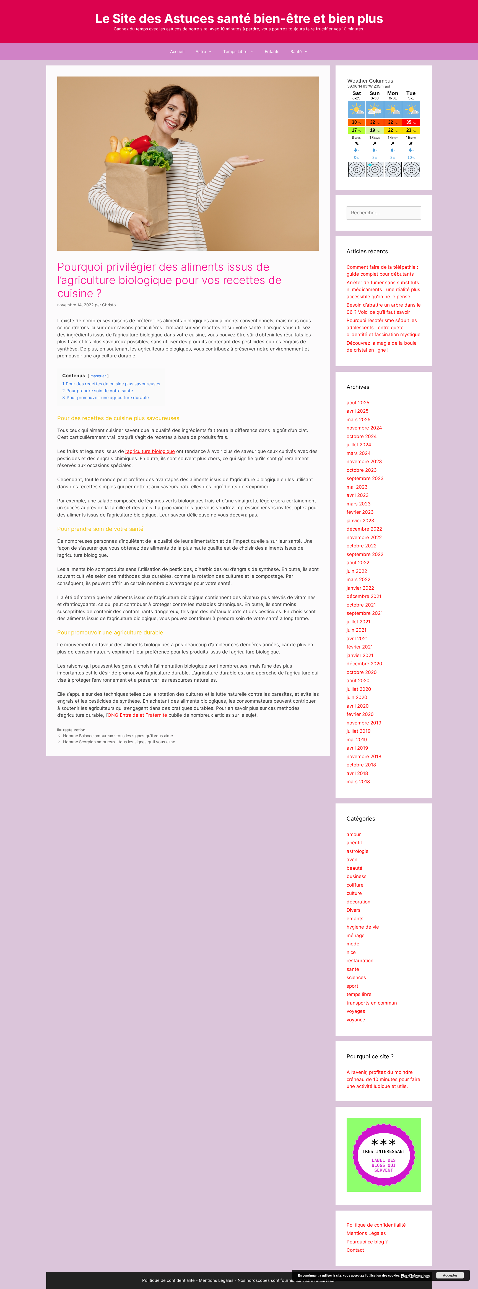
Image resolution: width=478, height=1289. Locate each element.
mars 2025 (358, 419)
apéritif (354, 842)
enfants (355, 918)
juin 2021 (357, 630)
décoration (358, 902)
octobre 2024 (362, 436)
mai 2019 (357, 739)
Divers (353, 910)
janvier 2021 (360, 655)
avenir (353, 859)
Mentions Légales (366, 1233)
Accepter (450, 1275)
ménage (356, 935)
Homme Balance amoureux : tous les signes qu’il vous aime (118, 735)
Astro (201, 51)
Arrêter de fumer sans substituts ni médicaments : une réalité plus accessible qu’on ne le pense (383, 289)
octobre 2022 (361, 546)
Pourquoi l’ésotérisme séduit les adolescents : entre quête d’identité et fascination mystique (383, 327)
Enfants (272, 51)
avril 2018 (357, 773)
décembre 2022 (364, 529)
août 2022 (358, 562)
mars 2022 (358, 579)
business (357, 876)
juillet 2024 (359, 444)
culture (354, 893)
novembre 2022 (364, 537)
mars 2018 (358, 781)
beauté (354, 868)
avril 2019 (357, 748)
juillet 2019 (359, 731)
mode (353, 944)
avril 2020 (358, 706)
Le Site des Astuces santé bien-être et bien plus (239, 18)
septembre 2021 (365, 613)
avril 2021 (357, 638)
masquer (98, 376)
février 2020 (360, 714)
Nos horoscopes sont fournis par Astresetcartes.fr (287, 1280)
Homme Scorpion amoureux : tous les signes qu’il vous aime (119, 741)
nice (351, 952)
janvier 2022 (360, 588)
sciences (356, 977)
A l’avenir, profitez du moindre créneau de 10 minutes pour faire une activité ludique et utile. (383, 1079)
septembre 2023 (365, 478)
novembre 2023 (364, 461)
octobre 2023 (362, 470)
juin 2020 (357, 697)
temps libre (359, 994)
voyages (356, 1011)
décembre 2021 (364, 596)
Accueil (177, 51)
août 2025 (358, 402)
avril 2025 (357, 411)
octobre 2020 (362, 672)
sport (352, 986)
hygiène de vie (363, 927)
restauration (74, 729)
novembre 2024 (364, 428)
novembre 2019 (364, 723)
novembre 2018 (364, 756)
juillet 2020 (359, 689)
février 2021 (360, 647)
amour (354, 834)
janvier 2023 (360, 520)
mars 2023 (359, 504)
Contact (355, 1250)
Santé (296, 51)
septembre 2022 (365, 554)
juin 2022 (357, 571)
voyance (356, 1019)
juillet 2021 (358, 621)
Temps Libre (235, 51)
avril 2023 (358, 495)
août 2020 (358, 680)
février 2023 (360, 512)
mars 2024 (359, 453)
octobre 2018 (361, 765)
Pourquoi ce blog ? (367, 1242)
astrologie (357, 851)
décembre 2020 (364, 663)
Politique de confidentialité (376, 1225)
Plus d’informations (415, 1275)
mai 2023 (357, 487)
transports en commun (372, 1003)
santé (353, 969)
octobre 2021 (361, 605)
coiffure (355, 885)
